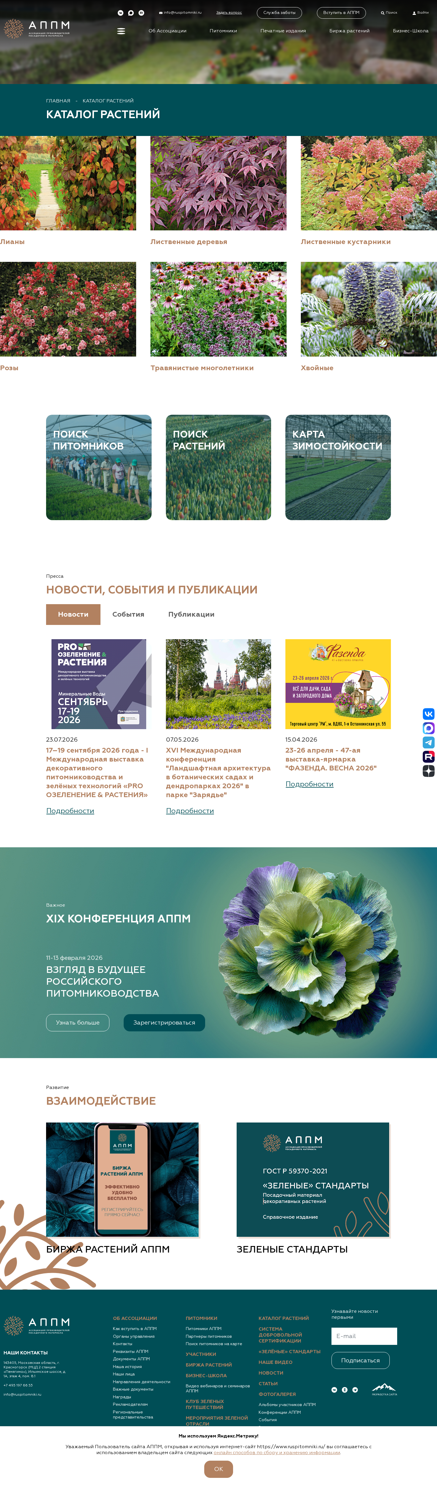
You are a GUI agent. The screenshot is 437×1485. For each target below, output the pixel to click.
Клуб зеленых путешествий (205, 1404)
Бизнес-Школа (411, 31)
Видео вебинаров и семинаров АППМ (218, 1389)
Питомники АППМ (203, 1329)
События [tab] (128, 614)
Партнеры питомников (209, 1336)
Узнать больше (78, 1023)
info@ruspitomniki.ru (22, 1395)
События (268, 1420)
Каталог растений (108, 101)
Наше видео (276, 1362)
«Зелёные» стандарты (289, 1352)
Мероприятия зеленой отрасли (217, 1421)
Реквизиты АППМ (130, 1352)
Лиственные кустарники (346, 242)
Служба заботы (279, 13)
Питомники (223, 31)
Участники (201, 1354)
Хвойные (317, 368)
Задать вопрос (229, 13)
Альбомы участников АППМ (287, 1405)
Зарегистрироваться (164, 1023)
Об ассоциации (135, 1318)
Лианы (12, 242)
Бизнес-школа (206, 1376)
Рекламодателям (130, 1404)
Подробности (70, 811)
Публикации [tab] (191, 614)
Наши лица (124, 1374)
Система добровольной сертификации (280, 1335)
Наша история (127, 1367)
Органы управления (134, 1336)
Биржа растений (349, 31)
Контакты (122, 1344)
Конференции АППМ (280, 1412)
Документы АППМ (131, 1359)
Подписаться (360, 1361)
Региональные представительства (133, 1415)
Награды (122, 1397)
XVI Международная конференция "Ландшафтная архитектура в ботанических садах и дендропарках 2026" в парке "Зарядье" (218, 773)
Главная (58, 101)
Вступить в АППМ (341, 13)
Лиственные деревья (188, 242)
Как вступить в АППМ (135, 1329)
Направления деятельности (141, 1382)
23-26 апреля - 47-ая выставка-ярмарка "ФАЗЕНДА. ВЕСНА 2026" (331, 759)
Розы (9, 368)
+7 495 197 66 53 (18, 1385)
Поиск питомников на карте (214, 1344)
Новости (271, 1373)
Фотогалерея (277, 1394)
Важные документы (133, 1389)
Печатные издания (283, 31)
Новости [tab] (73, 614)
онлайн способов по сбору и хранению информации (277, 1453)
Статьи (268, 1384)
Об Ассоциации (167, 31)
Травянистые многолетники (202, 368)
